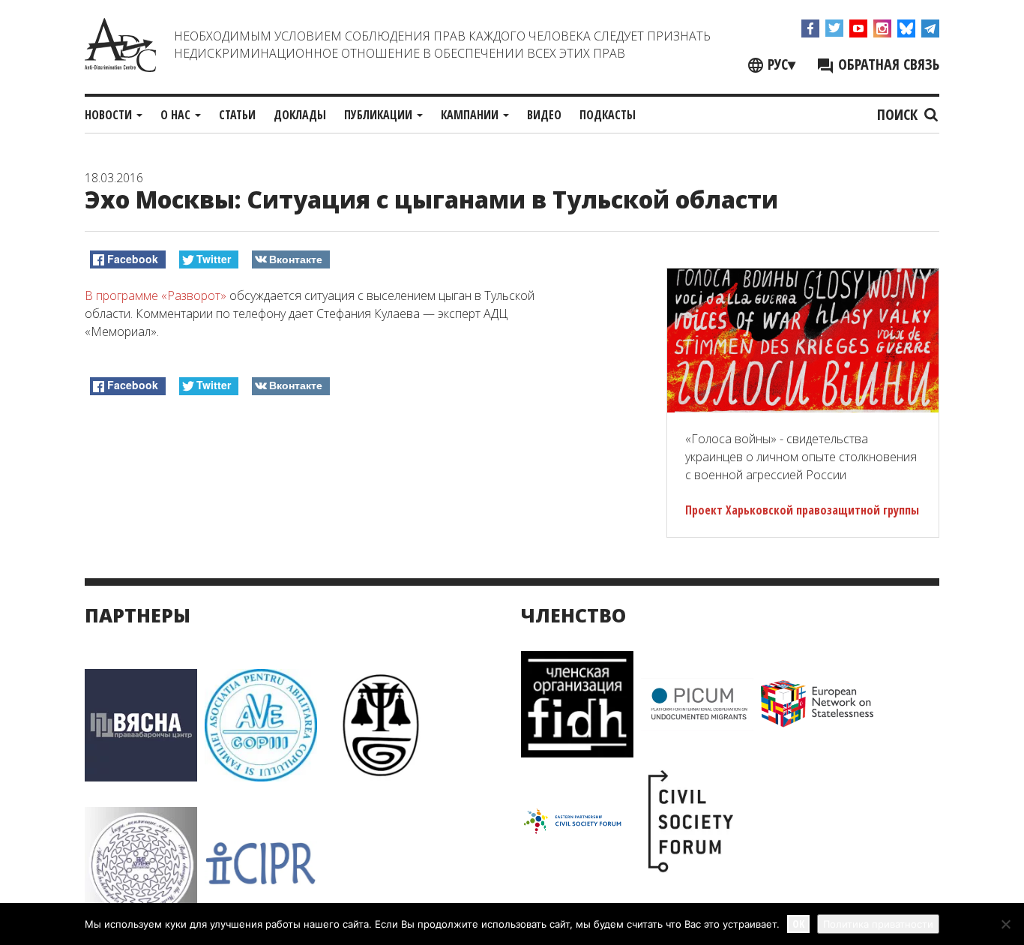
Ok (798, 923)
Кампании (471, 114)
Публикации (379, 114)
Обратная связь (886, 64)
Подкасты (607, 114)
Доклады (300, 114)
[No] (1005, 924)
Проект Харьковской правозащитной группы (802, 510)
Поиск (899, 114)
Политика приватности (878, 924)
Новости (110, 114)
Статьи (237, 114)
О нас (176, 114)
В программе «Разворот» (155, 295)
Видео (544, 114)
